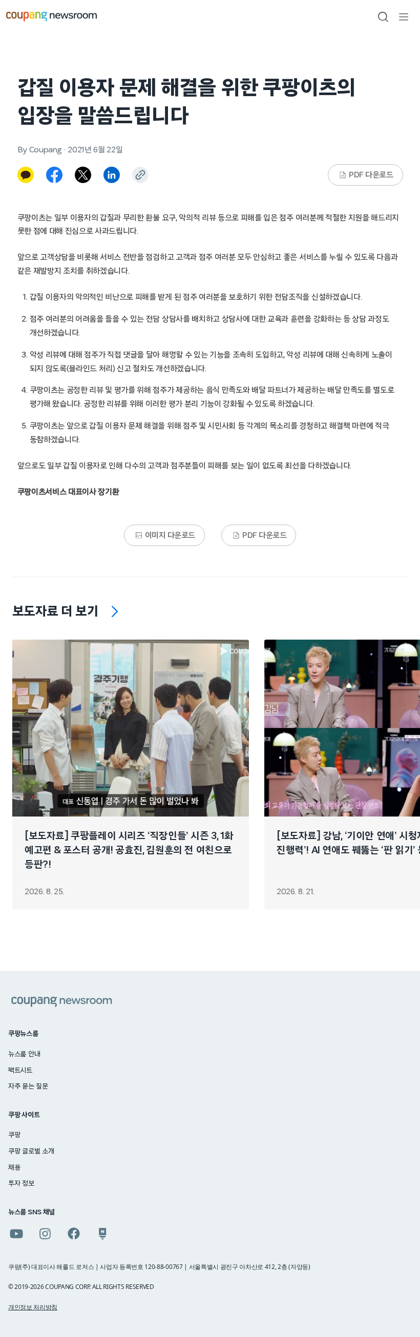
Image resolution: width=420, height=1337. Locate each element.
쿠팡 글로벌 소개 (31, 1151)
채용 (14, 1167)
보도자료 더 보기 (55, 611)
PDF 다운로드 (371, 175)
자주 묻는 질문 (28, 1086)
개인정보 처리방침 (32, 1307)
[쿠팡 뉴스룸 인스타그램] (45, 1234)
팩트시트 (20, 1070)
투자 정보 (21, 1183)
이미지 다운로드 (170, 535)
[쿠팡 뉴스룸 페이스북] (74, 1234)
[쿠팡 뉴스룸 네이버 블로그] (102, 1234)
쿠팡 (14, 1135)
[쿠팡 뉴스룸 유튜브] (16, 1234)
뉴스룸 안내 (24, 1054)
